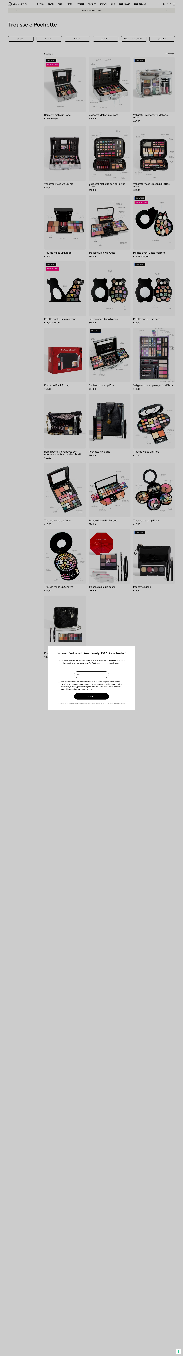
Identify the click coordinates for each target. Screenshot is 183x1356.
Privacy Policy (82, 682)
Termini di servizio (110, 703)
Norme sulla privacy (95, 703)
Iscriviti (91, 696)
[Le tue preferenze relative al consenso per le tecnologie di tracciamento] (178, 1351)
